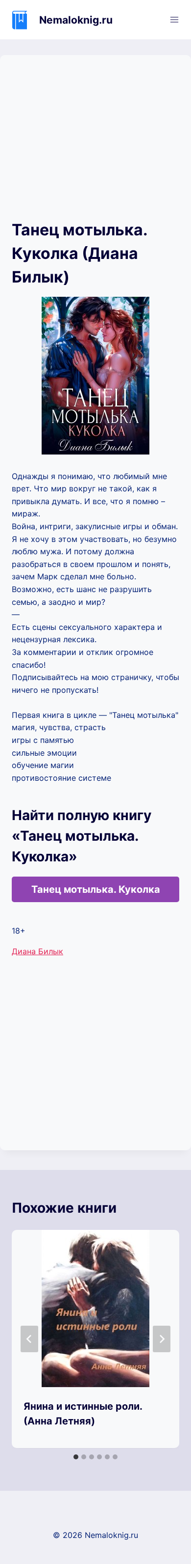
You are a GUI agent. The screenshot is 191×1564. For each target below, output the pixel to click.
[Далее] (161, 1339)
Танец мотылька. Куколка (95, 889)
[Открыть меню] (174, 19)
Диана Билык (37, 951)
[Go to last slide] (29, 1339)
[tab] (75, 1456)
